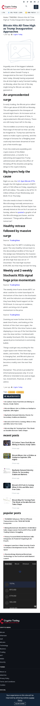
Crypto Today (17, 34)
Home (5, 17)
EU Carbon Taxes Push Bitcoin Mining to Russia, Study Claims (18, 403)
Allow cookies (20, 703)
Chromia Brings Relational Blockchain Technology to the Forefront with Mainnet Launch (19, 556)
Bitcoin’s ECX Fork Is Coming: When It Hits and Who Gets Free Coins (19, 423)
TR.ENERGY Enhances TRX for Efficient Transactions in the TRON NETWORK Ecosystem (17, 521)
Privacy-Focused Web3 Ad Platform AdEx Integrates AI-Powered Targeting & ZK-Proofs (18, 539)
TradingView (15, 240)
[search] (26, 6)
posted (21, 212)
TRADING (13, 17)
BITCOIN (12, 392)
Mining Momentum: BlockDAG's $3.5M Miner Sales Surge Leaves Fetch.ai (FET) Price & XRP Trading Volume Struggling (19, 530)
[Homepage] (11, 7)
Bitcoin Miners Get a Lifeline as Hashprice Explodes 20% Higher (19, 409)
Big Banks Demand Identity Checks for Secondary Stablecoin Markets (18, 416)
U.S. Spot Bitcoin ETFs (26, 181)
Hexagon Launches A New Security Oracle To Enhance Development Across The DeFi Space (19, 547)
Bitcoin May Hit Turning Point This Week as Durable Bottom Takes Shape (18, 429)
